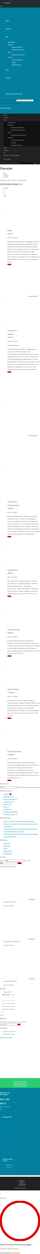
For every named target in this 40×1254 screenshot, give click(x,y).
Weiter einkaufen (5, 1252)
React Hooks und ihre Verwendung (14, 831)
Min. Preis (3, 860)
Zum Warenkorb (15, 1252)
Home (5, 115)
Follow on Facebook (6, 1037)
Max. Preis (27, 860)
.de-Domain (10, 334)
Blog (5, 147)
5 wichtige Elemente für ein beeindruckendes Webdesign (20, 829)
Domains (13, 142)
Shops (9, 132)
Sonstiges (10, 137)
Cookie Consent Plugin (18, 140)
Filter (19, 863)
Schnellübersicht (33, 296)
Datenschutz (7, 846)
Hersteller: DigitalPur (10, 812)
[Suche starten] (34, 163)
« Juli (1, 1015)
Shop (5, 120)
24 (4, 193)
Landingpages (11, 122)
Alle (5, 195)
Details (9, 264)
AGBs (5, 848)
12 (4, 190)
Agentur (6, 117)
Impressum (7, 843)
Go (19, 1024)
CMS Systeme (8, 796)
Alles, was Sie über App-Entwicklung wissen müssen (19, 821)
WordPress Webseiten (17, 127)
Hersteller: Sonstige (9, 814)
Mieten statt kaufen (9, 799)
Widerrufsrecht (8, 851)
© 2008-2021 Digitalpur (20, 1188)
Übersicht (6, 176)
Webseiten (10, 125)
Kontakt (6, 150)
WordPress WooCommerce (19, 135)
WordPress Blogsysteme (18, 130)
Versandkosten (15, 345)
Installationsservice (16, 145)
